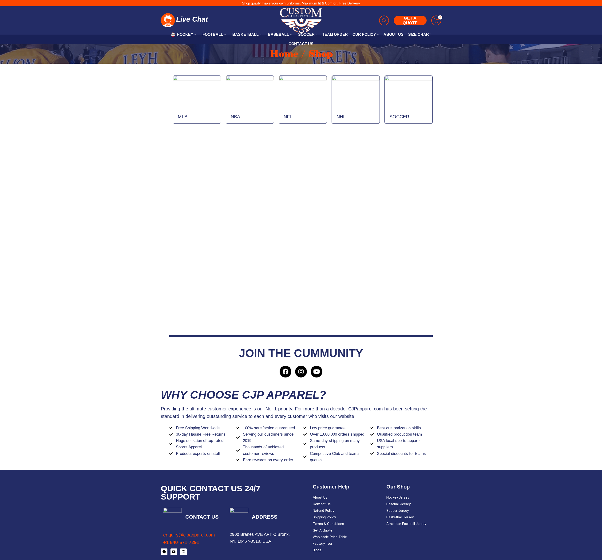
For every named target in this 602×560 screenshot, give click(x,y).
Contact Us (322, 504)
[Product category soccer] (408, 99)
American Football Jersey (406, 524)
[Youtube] (316, 371)
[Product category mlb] (197, 99)
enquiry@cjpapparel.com (189, 534)
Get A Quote (322, 530)
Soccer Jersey (397, 510)
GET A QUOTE (410, 20)
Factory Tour (323, 543)
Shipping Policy (324, 517)
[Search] (384, 20)
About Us (320, 497)
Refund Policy (323, 510)
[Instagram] (301, 371)
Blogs (317, 550)
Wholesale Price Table (330, 537)
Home (285, 54)
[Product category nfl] (303, 99)
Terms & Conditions (328, 524)
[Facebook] (285, 371)
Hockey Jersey (397, 497)
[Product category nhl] (356, 99)
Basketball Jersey (400, 517)
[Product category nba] (250, 99)
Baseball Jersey (398, 504)
